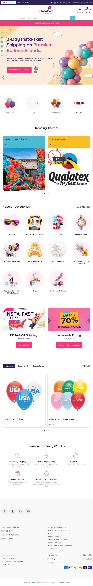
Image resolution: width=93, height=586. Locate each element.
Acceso (50, 533)
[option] (46, 23)
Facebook (4, 511)
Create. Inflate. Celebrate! (54, 582)
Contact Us (5, 564)
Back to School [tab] (38, 366)
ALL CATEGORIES (83, 207)
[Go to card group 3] (48, 193)
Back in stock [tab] (23, 366)
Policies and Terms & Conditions (60, 546)
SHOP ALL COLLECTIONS (19, 70)
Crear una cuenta (8, 558)
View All (86, 366)
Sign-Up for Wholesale (69, 345)
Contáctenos (52, 549)
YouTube (28, 511)
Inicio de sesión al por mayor (12, 561)
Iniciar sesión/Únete (8, 555)
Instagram (20, 511)
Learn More (23, 345)
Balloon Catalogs (54, 536)
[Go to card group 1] (44, 193)
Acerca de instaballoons (57, 527)
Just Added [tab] (9, 366)
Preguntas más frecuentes (58, 539)
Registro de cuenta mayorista (59, 530)
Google (55, 3)
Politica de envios (54, 542)
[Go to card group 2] (46, 193)
